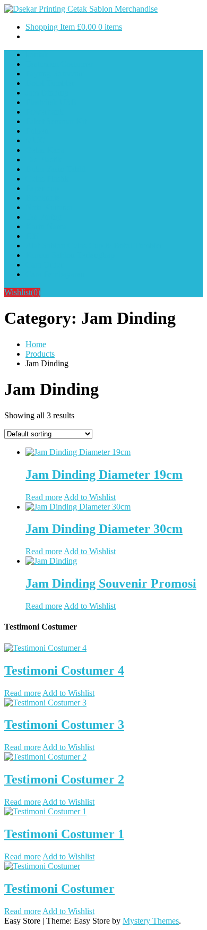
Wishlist (22, 292)
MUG (35, 140)
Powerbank (44, 111)
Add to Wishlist (90, 497)
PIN (32, 235)
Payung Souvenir (54, 73)
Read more (43, 497)
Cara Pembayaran (55, 274)
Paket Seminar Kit (56, 121)
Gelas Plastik (47, 178)
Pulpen (37, 130)
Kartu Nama (46, 226)
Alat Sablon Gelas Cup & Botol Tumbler (93, 245)
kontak (36, 54)
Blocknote (42, 197)
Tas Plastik (43, 159)
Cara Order (44, 264)
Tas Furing (43, 216)
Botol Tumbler (49, 83)
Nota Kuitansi (48, 207)
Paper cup (42, 188)
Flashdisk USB (50, 102)
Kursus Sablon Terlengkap (70, 255)
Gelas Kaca (44, 149)
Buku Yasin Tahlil (55, 169)
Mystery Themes (151, 920)
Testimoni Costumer (59, 63)
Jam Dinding (46, 92)
